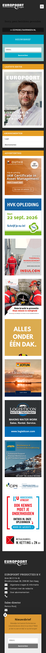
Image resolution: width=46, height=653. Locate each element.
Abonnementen (10, 145)
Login (7, 139)
